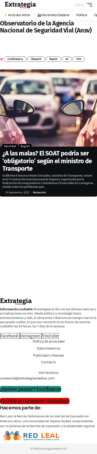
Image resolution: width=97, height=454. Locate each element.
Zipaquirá (36, 59)
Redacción (39, 192)
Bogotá (53, 59)
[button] (88, 5)
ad (66, 59)
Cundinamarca (15, 59)
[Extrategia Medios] (20, 4)
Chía (78, 59)
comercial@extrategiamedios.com (27, 378)
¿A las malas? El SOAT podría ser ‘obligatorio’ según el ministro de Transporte (47, 161)
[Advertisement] (48, 250)
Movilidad (10, 146)
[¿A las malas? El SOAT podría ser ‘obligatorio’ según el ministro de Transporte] (48, 108)
